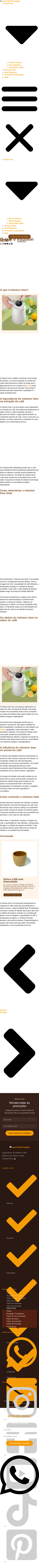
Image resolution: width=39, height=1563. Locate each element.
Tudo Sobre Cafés (16, 67)
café (29, 386)
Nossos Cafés (10, 70)
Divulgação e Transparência (15, 1296)
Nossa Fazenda (15, 62)
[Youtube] (7, 244)
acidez (2, 729)
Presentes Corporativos (14, 75)
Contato (8, 1293)
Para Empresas (10, 72)
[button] (19, 118)
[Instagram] (3, 244)
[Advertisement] (19, 265)
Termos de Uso (11, 1308)
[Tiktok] (9, 244)
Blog (6, 77)
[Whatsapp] (1, 244)
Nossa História (15, 65)
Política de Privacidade (13, 1306)
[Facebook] (5, 244)
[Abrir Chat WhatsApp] (19, 1497)
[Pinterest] (12, 244)
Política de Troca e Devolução (15, 1298)
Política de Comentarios (14, 1303)
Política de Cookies (12, 1301)
